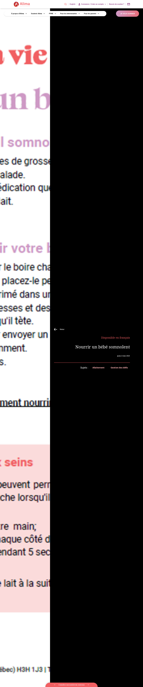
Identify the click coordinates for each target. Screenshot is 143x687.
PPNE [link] (51, 14)
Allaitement (98, 367)
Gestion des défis (119, 367)
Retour (62, 329)
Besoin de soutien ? (116, 4)
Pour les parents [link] (90, 14)
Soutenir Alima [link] (36, 14)
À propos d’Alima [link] (17, 14)
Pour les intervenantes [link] (68, 14)
